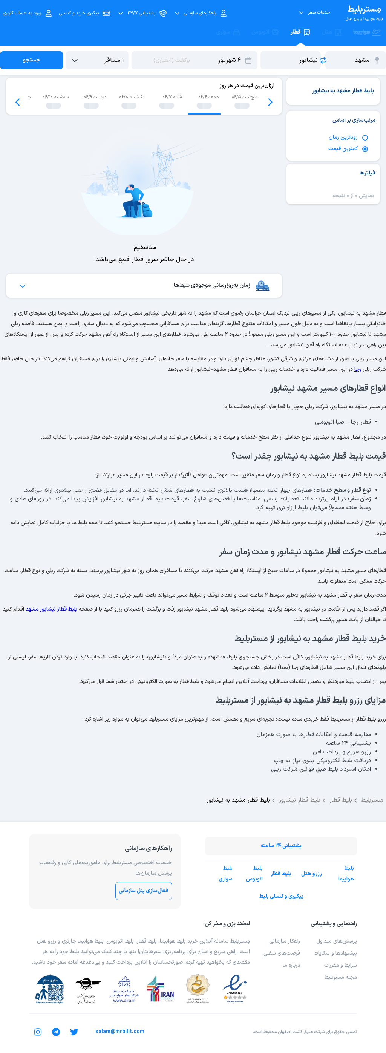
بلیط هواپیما (346, 874)
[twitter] (74, 1032)
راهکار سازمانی (284, 941)
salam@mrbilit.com (119, 1032)
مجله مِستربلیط (341, 977)
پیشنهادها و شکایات (335, 953)
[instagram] (38, 1032)
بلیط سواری (226, 874)
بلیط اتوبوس (254, 874)
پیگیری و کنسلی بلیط (281, 896)
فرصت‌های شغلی (281, 953)
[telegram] (56, 1032)
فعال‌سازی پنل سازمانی (143, 891)
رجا (357, 369)
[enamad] (235, 989)
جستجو (31, 60)
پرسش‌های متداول (336, 941)
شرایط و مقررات (340, 965)
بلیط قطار (281, 874)
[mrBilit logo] (364, 13)
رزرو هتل (311, 874)
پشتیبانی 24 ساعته (281, 846)
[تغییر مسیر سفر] (323, 60)
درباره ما (291, 965)
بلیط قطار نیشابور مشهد (51, 609)
